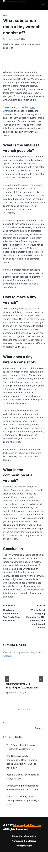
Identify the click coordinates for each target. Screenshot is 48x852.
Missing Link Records (27, 825)
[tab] (19, 709)
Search (6, 723)
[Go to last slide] (7, 679)
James (8, 39)
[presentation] (24, 665)
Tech (5, 16)
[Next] (41, 679)
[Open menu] (42, 5)
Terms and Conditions (24, 841)
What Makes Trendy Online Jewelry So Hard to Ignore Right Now (22, 800)
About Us (17, 836)
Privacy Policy (24, 845)
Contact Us (30, 836)
